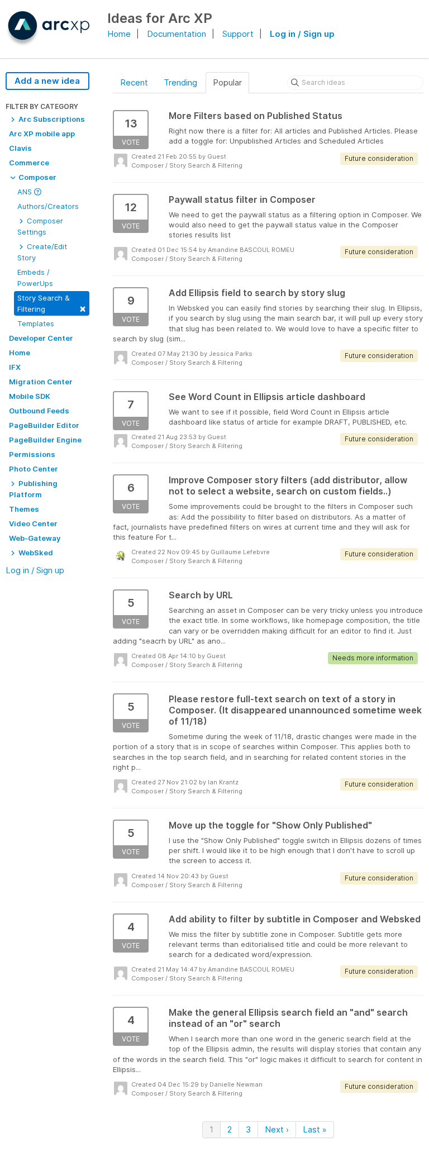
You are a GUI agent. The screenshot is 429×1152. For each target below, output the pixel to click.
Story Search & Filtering (51, 303)
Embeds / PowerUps (35, 278)
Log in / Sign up (302, 33)
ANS (25, 191)
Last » (315, 1129)
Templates (35, 323)
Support (238, 33)
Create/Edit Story (42, 252)
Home (119, 33)
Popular (227, 82)
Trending (180, 82)
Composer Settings (40, 226)
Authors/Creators (48, 206)
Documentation (176, 33)
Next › (277, 1129)
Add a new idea (47, 80)
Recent (134, 82)
